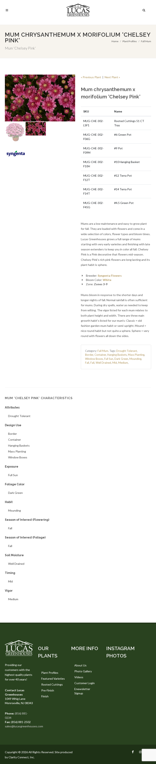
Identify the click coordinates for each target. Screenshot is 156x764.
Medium (123, 362)
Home (115, 41)
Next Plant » (112, 77)
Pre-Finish (47, 690)
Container (100, 354)
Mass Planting (136, 354)
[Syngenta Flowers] (15, 153)
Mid (114, 362)
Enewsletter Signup (82, 691)
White (107, 280)
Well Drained (103, 362)
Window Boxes (94, 358)
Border (89, 354)
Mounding (135, 358)
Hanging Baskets (117, 354)
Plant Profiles (129, 41)
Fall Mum (146, 41)
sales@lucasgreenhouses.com (24, 726)
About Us (80, 665)
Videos (78, 677)
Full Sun (108, 358)
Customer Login (84, 683)
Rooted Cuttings (52, 684)
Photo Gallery (83, 671)
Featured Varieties (53, 678)
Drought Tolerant (126, 350)
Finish (45, 696)
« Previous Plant (91, 77)
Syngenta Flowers (110, 275)
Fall (87, 362)
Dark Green (121, 358)
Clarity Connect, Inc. (22, 757)
